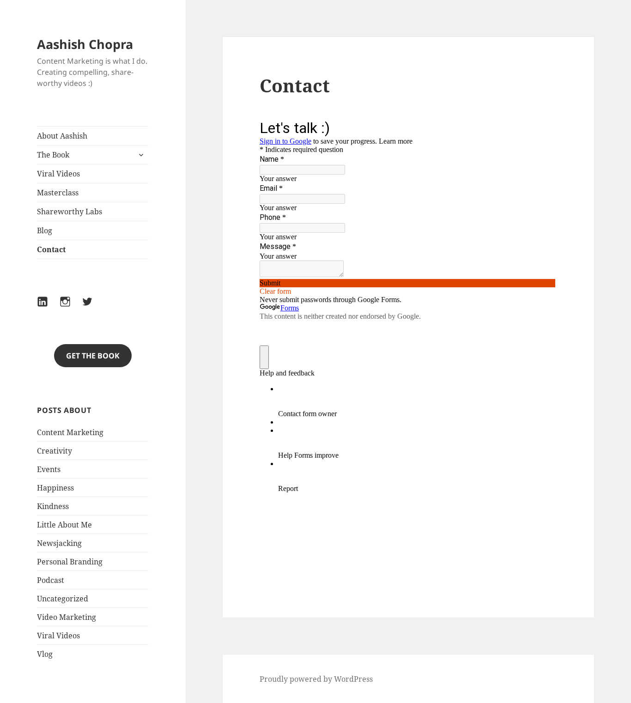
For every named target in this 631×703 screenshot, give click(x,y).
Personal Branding (70, 562)
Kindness (53, 506)
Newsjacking (59, 543)
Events (49, 469)
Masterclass (58, 193)
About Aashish (62, 136)
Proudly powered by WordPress (316, 679)
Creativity (54, 451)
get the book (93, 356)
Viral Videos (58, 174)
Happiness (55, 488)
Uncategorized (62, 599)
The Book (53, 155)
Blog (44, 230)
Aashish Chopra (85, 44)
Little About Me (64, 525)
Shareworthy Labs (69, 211)
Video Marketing (66, 617)
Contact (51, 249)
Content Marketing (70, 432)
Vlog (45, 654)
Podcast (50, 580)
